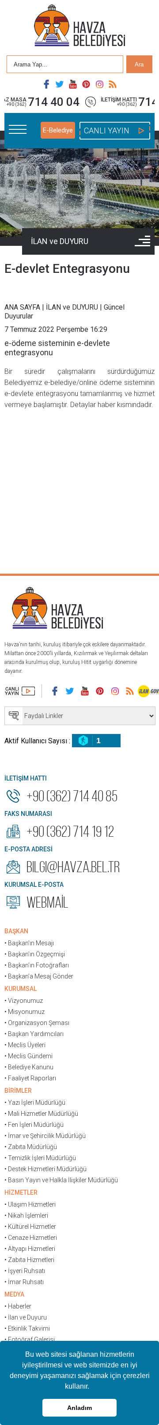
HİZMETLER (21, 1192)
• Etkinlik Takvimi (27, 1328)
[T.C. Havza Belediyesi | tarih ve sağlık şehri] (79, 26)
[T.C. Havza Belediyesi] (57, 609)
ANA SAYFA (22, 307)
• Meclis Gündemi (28, 1056)
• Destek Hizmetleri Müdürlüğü (45, 1169)
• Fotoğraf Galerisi (29, 1339)
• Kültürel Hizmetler (30, 1226)
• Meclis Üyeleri (24, 1044)
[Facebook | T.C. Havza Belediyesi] (46, 84)
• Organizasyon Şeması (36, 1022)
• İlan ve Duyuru (25, 1317)
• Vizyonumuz (23, 1000)
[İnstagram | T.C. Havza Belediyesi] (99, 84)
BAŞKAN (16, 931)
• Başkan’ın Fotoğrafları (36, 965)
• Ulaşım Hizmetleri (30, 1204)
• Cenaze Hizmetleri (30, 1237)
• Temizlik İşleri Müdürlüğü (40, 1157)
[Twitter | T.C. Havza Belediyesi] (59, 84)
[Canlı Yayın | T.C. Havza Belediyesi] (19, 691)
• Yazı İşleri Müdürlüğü (34, 1102)
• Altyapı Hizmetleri (29, 1248)
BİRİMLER (18, 1090)
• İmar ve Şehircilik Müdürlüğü (45, 1135)
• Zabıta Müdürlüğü (30, 1146)
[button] (92, 1387)
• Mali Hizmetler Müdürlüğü (41, 1113)
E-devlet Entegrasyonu (67, 268)
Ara (139, 64)
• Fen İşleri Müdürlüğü (34, 1124)
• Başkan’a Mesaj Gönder (38, 976)
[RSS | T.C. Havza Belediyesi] (112, 84)
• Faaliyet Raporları (30, 1078)
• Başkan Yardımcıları (34, 1033)
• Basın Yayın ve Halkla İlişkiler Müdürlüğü (61, 1180)
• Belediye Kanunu (28, 1067)
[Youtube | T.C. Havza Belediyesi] (73, 84)
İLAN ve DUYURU (59, 241)
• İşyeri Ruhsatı (24, 1270)
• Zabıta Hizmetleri (29, 1259)
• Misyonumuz (24, 1011)
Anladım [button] (79, 1407)
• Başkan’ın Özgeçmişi (34, 954)
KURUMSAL (20, 988)
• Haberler (17, 1306)
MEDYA (14, 1294)
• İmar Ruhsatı (24, 1281)
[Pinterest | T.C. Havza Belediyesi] (86, 84)
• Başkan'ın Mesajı (29, 943)
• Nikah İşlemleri (26, 1215)
